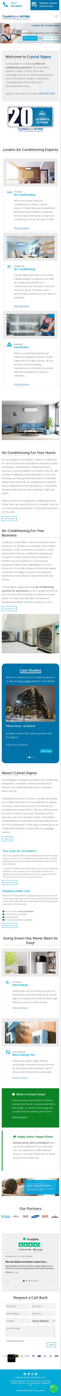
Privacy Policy (39, 1390)
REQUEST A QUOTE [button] (51, 36)
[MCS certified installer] (11, 1358)
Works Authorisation (24, 1390)
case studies (24, 681)
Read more (46, 751)
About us (7, 839)
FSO (30, 1385)
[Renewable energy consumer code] (4, 1355)
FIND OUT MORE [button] (30, 36)
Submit (51, 1345)
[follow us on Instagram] (32, 1374)
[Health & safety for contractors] (33, 1355)
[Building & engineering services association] (39, 1355)
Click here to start (46, 6)
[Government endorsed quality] (27, 1355)
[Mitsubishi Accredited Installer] (45, 1355)
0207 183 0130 (47, 93)
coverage (49, 828)
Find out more (21, 228)
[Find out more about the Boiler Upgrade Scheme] (30, 1186)
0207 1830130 (16, 6)
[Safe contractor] (50, 1355)
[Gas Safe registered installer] (16, 1355)
